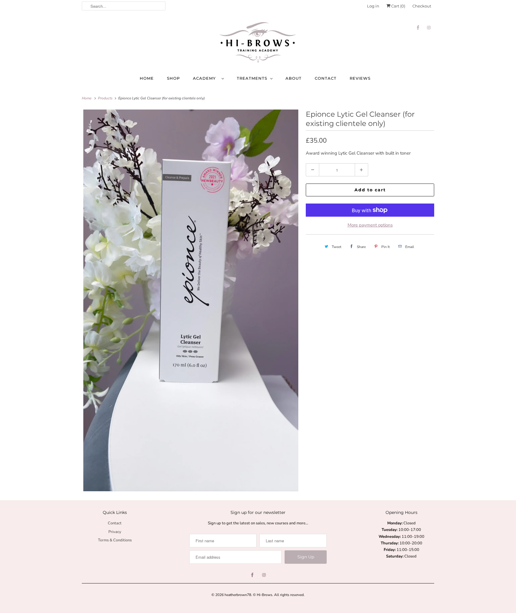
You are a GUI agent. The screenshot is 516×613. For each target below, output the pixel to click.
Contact (326, 78)
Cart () (397, 6)
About (293, 78)
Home (147, 78)
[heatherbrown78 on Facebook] (418, 27)
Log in (373, 6)
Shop (173, 78)
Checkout (421, 6)
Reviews (360, 78)
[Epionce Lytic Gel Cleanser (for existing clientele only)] (190, 301)
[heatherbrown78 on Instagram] (429, 27)
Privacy (114, 532)
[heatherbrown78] (258, 43)
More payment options (370, 225)
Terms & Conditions (115, 540)
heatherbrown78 (238, 594)
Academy (206, 78)
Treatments (252, 78)
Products (105, 98)
